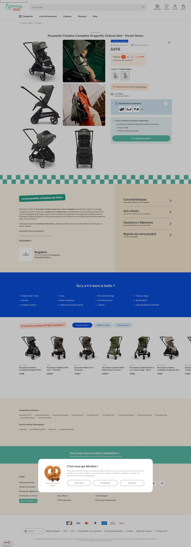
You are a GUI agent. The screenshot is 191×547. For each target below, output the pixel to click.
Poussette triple (161, 415)
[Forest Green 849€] (125, 75)
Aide (5, 542)
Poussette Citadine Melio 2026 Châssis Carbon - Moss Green (113, 370)
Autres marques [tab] (123, 325)
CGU (72, 531)
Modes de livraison (27, 487)
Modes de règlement (28, 491)
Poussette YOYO (25, 415)
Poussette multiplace (126, 415)
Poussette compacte (60, 415)
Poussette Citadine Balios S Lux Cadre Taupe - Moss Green (142, 370)
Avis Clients (62, 496)
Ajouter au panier (143, 138)
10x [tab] (132, 57)
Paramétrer (106, 483)
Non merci (79, 483)
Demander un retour (28, 496)
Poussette (38, 23)
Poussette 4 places (28, 418)
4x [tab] (123, 57)
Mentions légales (53, 531)
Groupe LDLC (162, 531)
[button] (140, 45)
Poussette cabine (45, 418)
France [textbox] (30, 531)
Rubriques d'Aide (26, 482)
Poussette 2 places (145, 415)
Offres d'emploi (64, 500)
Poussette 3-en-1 (108, 415)
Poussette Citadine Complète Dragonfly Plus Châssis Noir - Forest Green (31, 370)
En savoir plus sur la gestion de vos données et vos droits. (95, 540)
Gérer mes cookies (144, 531)
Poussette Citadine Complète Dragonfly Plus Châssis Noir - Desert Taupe (169, 370)
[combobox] (33, 531)
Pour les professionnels (106, 500)
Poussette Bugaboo (43, 257)
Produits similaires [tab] (82, 325)
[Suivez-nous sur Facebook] (154, 483)
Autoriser (132, 483)
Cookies (129, 531)
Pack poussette (77, 415)
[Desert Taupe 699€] (115, 75)
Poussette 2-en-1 (93, 415)
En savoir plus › (89, 475)
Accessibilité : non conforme (89, 531)
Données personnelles (114, 531)
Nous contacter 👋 (28, 501)
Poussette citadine (42, 415)
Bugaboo (95, 32)
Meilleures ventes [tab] (103, 325)
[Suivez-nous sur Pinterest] (162, 483)
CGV (65, 531)
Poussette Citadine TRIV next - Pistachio (57, 369)
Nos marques (101, 496)
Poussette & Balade (26, 23)
